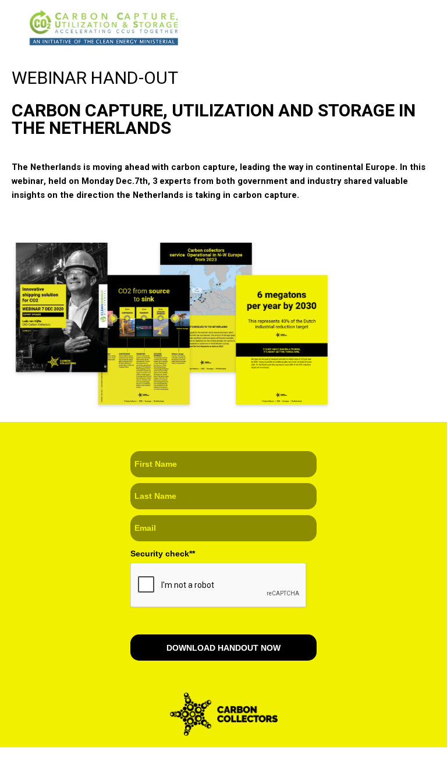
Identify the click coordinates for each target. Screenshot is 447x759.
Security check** (162, 553)
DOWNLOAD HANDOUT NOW (223, 647)
